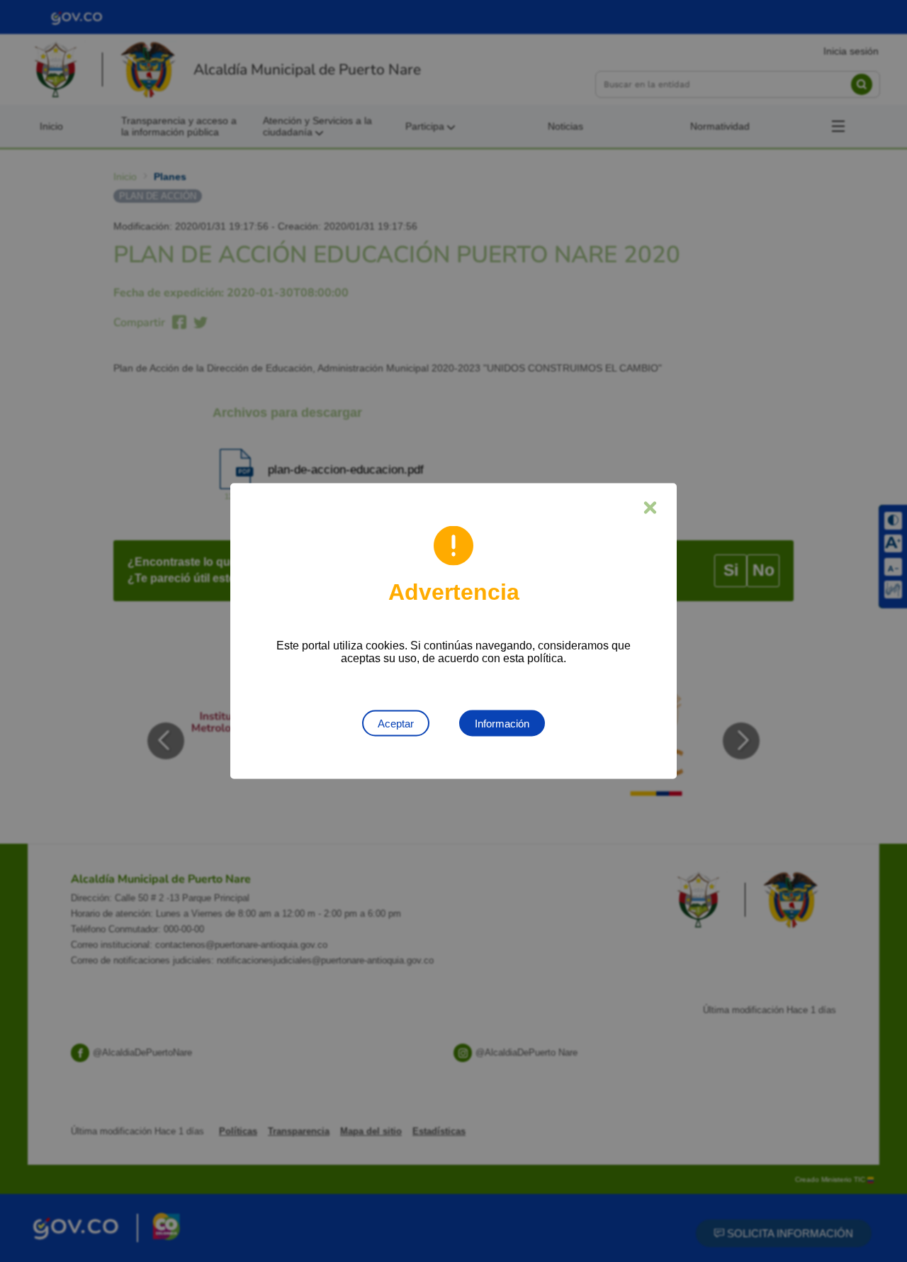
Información (502, 723)
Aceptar (396, 723)
